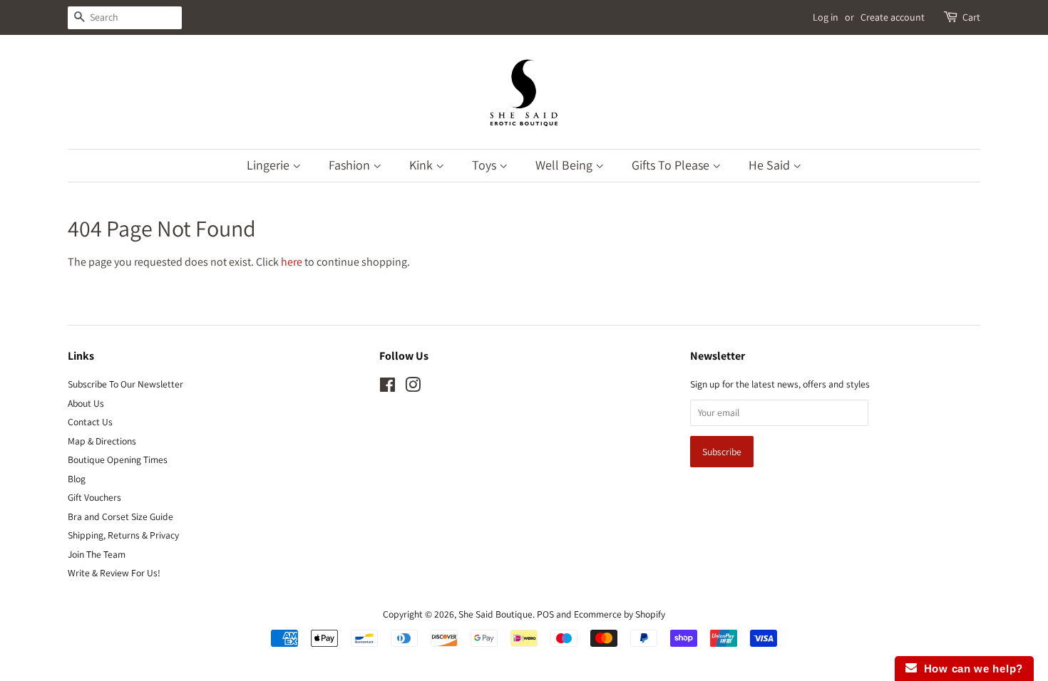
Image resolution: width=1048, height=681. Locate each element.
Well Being (565, 165)
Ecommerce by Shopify (619, 614)
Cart (971, 17)
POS (545, 614)
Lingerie (269, 165)
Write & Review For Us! (114, 572)
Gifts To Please (672, 165)
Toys (485, 165)
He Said (771, 165)
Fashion (351, 165)
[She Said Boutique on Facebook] (387, 387)
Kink (422, 165)
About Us (86, 403)
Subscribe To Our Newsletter (125, 384)
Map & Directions (102, 441)
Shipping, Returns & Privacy (123, 535)
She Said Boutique (495, 614)
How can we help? (970, 668)
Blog (77, 478)
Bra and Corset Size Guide (120, 516)
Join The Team (96, 554)
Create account (893, 17)
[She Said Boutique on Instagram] (413, 387)
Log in (825, 17)
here (291, 261)
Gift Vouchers (94, 497)
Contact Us (90, 421)
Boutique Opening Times (118, 459)
